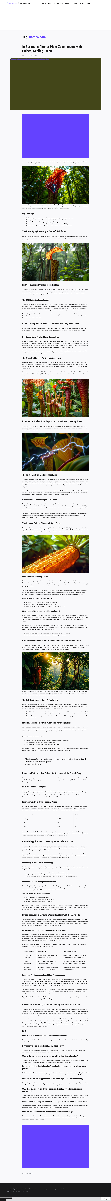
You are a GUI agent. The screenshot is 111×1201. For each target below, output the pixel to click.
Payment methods (59, 1189)
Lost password (48, 1189)
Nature (24, 55)
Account (81, 3)
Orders (68, 1189)
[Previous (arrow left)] (1, 1200)
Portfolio (31, 1189)
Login (88, 3)
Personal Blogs (58, 3)
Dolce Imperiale (24, 3)
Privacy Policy (11, 1189)
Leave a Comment (27, 1173)
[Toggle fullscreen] (4, 1198)
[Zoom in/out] (1, 1198)
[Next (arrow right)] (4, 1200)
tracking (18, 1189)
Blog (49, 3)
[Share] (7, 1198)
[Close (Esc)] (10, 1198)
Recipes (43, 3)
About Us (68, 3)
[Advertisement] (55, 18)
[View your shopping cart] (102, 3)
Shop (75, 3)
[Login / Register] (99, 3)
